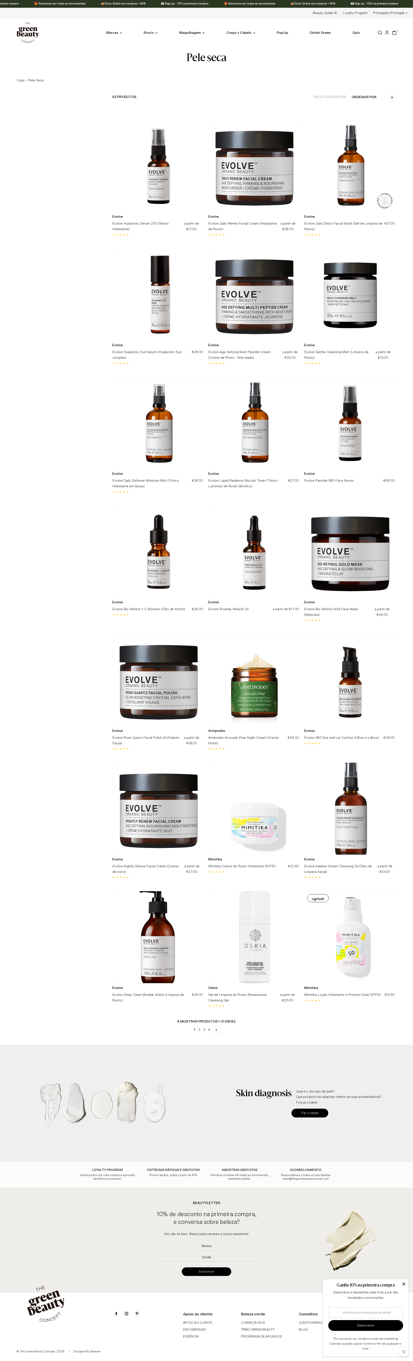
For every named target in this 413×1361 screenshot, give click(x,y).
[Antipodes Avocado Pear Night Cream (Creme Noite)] (254, 680)
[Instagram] (126, 1314)
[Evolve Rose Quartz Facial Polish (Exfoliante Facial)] (158, 680)
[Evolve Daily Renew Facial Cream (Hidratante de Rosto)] (254, 166)
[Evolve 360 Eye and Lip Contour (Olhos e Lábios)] (350, 680)
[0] (394, 33)
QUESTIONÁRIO (311, 1322)
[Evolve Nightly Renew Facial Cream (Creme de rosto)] (158, 808)
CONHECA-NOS (253, 1322)
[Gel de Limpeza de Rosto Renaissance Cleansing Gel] (254, 937)
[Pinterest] (137, 1314)
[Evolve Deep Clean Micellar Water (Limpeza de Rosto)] (158, 937)
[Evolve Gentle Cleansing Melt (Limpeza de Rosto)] (350, 294)
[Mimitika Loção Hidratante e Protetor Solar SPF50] (350, 937)
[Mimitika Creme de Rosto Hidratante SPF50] (254, 808)
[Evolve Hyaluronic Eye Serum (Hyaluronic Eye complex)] (158, 294)
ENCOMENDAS (194, 1329)
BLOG (303, 1329)
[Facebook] (116, 1314)
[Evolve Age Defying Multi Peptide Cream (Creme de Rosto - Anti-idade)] (254, 294)
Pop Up (282, 32)
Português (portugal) (388, 13)
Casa (20, 80)
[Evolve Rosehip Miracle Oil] (254, 551)
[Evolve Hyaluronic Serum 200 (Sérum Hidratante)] (158, 166)
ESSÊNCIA (191, 1336)
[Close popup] (403, 1284)
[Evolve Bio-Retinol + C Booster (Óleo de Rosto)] (158, 551)
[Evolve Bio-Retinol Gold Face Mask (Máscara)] (350, 551)
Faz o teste (310, 1113)
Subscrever (206, 1271)
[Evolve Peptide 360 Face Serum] (350, 423)
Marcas (112, 32)
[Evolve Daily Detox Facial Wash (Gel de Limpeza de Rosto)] (350, 166)
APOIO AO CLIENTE (197, 1322)
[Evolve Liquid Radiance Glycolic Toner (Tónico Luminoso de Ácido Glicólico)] (254, 423)
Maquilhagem (190, 32)
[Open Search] (380, 33)
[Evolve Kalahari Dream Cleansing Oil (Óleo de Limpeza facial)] (350, 808)
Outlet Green (320, 32)
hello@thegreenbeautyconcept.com (306, 1179)
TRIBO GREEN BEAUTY (258, 1329)
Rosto (149, 32)
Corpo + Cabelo (239, 32)
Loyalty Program (355, 13)
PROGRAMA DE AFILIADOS (261, 1336)
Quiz (356, 32)
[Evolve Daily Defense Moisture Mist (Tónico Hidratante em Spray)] (158, 423)
